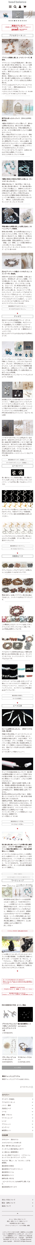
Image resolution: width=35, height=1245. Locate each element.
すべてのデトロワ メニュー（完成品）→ (17, 462)
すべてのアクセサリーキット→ (17, 309)
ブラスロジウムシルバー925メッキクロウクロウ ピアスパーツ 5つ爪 (9, 1027)
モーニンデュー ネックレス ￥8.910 (13, 247)
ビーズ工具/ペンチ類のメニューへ (13, 752)
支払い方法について (19, 1219)
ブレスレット (22, 91)
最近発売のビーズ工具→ (17, 821)
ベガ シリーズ (24, 57)
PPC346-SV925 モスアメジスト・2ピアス (16, 413)
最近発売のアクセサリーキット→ (17, 306)
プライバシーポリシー (11, 1225)
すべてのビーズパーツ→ (17, 549)
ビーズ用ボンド (7, 816)
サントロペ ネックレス (10, 202)
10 (25, 20)
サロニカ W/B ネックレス (10, 154)
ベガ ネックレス (7, 91)
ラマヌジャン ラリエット (25, 1058)
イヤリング (6, 94)
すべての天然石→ (17, 698)
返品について (23, 1221)
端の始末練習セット (24, 1024)
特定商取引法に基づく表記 (17, 1223)
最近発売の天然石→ (17, 695)
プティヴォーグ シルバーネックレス (9, 1058)
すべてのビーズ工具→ (17, 824)
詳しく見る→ (8, 925)
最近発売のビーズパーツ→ (17, 546)
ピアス (18, 94)
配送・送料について (12, 1221)
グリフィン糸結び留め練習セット (17, 848)
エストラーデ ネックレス (10, 303)
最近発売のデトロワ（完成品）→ (17, 459)
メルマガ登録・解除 (24, 1225)
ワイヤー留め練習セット (17, 847)
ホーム (11, 1219)
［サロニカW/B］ (26, 118)
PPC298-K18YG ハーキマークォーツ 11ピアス (17, 453)
